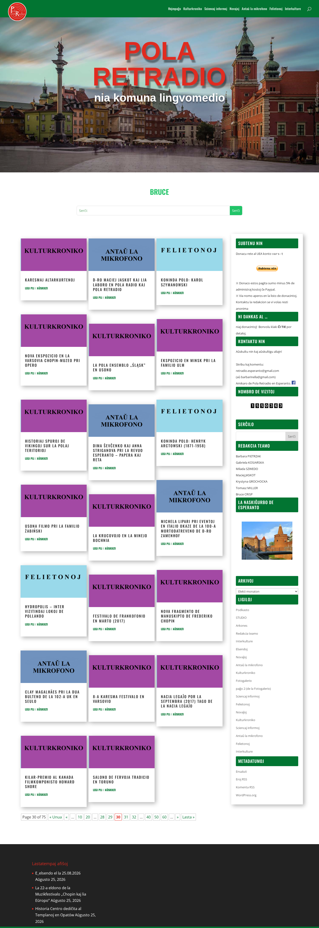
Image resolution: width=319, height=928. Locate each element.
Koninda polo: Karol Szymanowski (182, 282)
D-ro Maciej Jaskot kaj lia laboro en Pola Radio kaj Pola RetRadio (120, 284)
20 (88, 817)
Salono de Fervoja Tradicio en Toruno (121, 779)
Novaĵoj (241, 657)
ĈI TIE (282, 327)
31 (126, 817)
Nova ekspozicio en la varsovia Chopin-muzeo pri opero (52, 360)
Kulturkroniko (192, 9)
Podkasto (242, 610)
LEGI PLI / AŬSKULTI (36, 288)
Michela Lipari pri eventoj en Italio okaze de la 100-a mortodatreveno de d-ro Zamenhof (188, 528)
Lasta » (188, 817)
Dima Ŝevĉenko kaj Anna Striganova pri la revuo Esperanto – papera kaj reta (118, 453)
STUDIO (241, 617)
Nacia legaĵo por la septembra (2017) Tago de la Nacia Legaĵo (187, 701)
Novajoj (234, 9)
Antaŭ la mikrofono (254, 9)
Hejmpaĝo (174, 9)
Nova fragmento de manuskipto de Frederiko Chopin (187, 615)
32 (134, 817)
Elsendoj (242, 649)
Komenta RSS (245, 787)
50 (156, 817)
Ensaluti (241, 771)
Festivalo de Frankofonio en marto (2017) (119, 618)
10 (80, 817)
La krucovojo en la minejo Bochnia (120, 538)
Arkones (241, 625)
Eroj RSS (241, 779)
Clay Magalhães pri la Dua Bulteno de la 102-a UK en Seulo (52, 696)
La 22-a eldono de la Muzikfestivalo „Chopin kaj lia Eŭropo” (60, 894)
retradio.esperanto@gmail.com (257, 371)
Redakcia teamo (247, 633)
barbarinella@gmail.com (258, 377)
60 (164, 817)
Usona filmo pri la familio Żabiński (52, 528)
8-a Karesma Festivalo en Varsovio (119, 699)
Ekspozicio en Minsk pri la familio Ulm (188, 363)
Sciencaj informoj (215, 9)
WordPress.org (246, 795)
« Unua (56, 817)
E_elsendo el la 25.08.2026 (58, 873)
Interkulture (293, 9)
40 (148, 817)
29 (110, 817)
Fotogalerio (244, 681)
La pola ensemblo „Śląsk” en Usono (119, 367)
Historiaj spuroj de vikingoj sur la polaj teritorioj (47, 445)
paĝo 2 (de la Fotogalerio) (253, 688)
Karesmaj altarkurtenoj (50, 280)
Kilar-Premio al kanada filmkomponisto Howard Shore (50, 781)
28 (102, 817)
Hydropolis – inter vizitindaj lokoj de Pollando (44, 611)
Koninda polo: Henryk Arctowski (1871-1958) (183, 443)
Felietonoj (276, 9)
